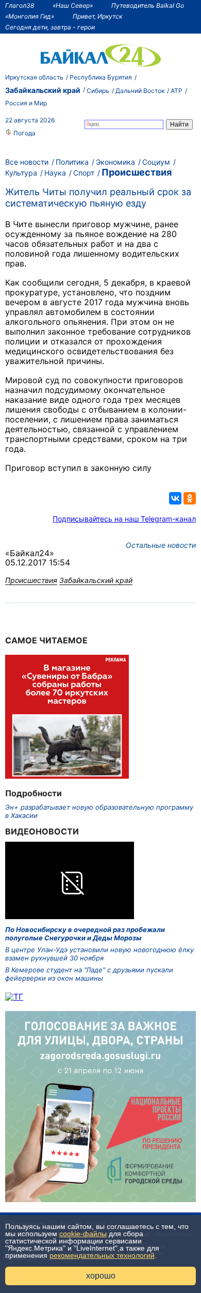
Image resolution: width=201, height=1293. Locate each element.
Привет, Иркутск (97, 16)
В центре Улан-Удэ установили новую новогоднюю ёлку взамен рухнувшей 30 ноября (99, 953)
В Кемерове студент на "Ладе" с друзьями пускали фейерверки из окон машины (89, 974)
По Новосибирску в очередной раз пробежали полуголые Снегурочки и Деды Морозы (85, 933)
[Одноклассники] (189, 498)
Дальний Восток (139, 90)
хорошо (100, 1275)
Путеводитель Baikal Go (147, 5)
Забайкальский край (42, 90)
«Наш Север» (73, 5)
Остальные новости (161, 545)
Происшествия (137, 172)
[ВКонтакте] (175, 498)
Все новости (26, 161)
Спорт (83, 172)
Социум (156, 161)
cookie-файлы (83, 1233)
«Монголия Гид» (29, 16)
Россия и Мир (26, 103)
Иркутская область (34, 77)
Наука (55, 172)
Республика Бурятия (101, 77)
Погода (24, 133)
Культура (21, 172)
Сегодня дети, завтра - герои (50, 27)
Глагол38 (19, 5)
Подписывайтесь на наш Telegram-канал (124, 518)
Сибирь (98, 90)
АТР (176, 90)
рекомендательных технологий (102, 1255)
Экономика (115, 161)
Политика (72, 161)
